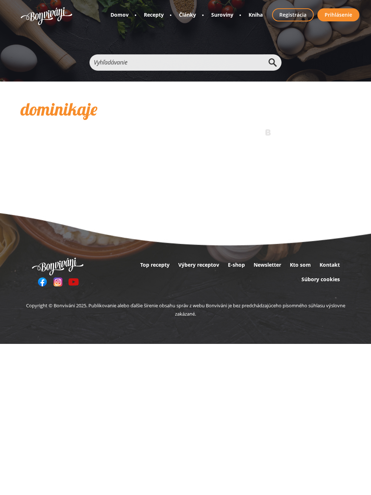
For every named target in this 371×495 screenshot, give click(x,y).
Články (187, 14)
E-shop (236, 264)
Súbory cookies (320, 279)
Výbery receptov (198, 264)
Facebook (42, 282)
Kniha (256, 14)
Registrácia (293, 14)
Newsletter (267, 264)
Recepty (154, 14)
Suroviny (222, 14)
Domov (120, 14)
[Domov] (46, 16)
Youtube (73, 282)
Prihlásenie (338, 14)
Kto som (300, 264)
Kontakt (330, 264)
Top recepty (155, 264)
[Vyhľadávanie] (272, 62)
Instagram (58, 282)
